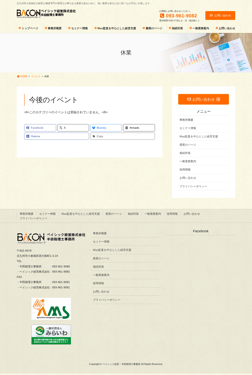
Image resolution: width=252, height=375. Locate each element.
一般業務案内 (188, 161)
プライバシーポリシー (193, 186)
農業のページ (188, 144)
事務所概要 (186, 119)
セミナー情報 (188, 128)
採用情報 (185, 169)
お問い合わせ (222, 15)
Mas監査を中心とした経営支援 (199, 136)
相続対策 (185, 153)
